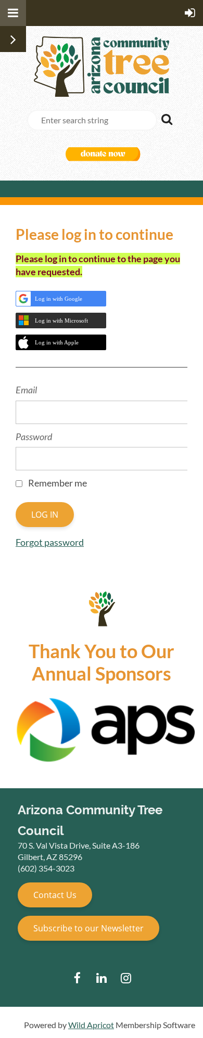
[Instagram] (126, 978)
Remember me (57, 483)
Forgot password (50, 542)
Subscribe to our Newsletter (88, 928)
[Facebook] (77, 978)
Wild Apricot (91, 1025)
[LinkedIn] (102, 978)
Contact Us (55, 895)
